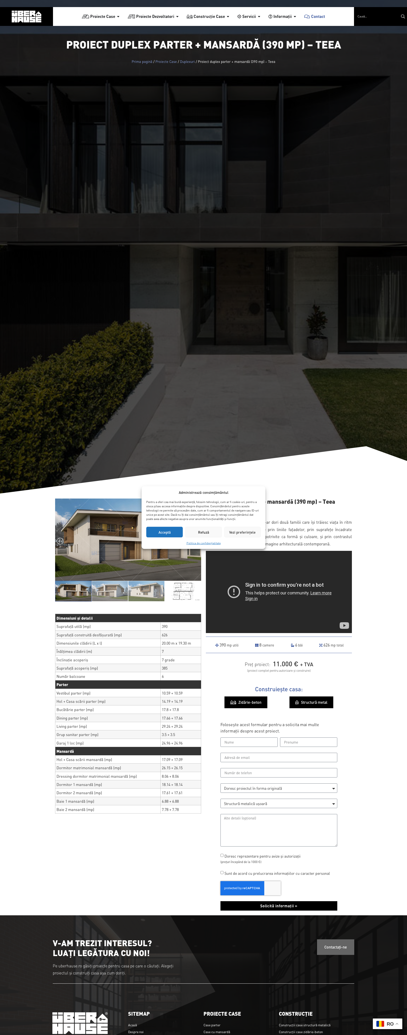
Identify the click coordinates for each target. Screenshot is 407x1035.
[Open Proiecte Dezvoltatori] (177, 16)
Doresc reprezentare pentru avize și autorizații (260, 858)
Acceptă (165, 531)
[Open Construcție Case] (228, 16)
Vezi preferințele (242, 531)
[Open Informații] (295, 16)
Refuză (203, 531)
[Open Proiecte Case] (118, 16)
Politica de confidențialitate (204, 543)
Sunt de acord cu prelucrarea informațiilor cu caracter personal (277, 873)
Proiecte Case (166, 61)
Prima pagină (142, 61)
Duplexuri (187, 61)
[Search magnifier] (403, 16)
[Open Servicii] (259, 16)
